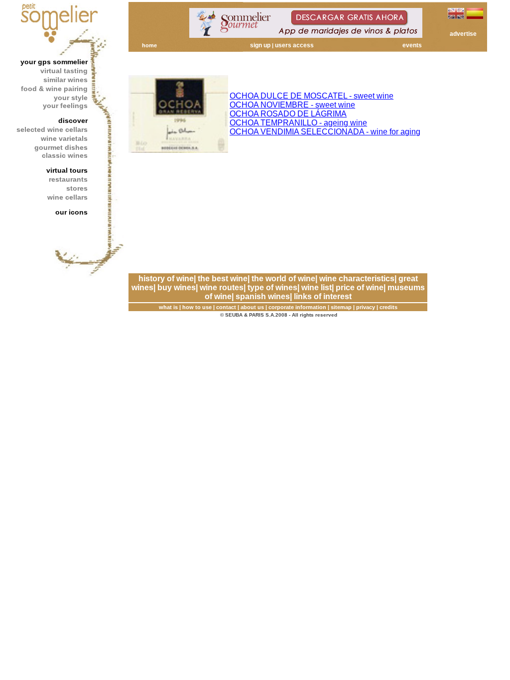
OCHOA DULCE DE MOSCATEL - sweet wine (311, 96)
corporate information (297, 307)
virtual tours (67, 170)
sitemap (341, 307)
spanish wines (263, 296)
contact (226, 307)
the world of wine (283, 278)
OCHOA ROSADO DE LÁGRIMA (288, 114)
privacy (365, 307)
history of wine (166, 278)
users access (294, 45)
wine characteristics (356, 278)
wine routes (222, 287)
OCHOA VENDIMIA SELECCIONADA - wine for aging (325, 131)
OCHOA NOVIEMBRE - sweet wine (292, 105)
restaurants (68, 179)
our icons (71, 212)
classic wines (65, 155)
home (149, 45)
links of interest (323, 296)
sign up (260, 45)
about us (252, 307)
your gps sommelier (54, 62)
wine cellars (67, 197)
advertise (463, 33)
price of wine (359, 287)
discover (73, 120)
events (412, 45)
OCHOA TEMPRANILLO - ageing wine (298, 122)
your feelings (65, 106)
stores (77, 188)
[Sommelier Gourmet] (305, 35)
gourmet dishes (61, 147)
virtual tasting (64, 71)
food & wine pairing (54, 89)
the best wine (223, 278)
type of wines (272, 287)
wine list (316, 287)
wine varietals (64, 138)
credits (388, 307)
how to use (197, 307)
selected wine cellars (52, 129)
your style (71, 98)
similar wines (65, 80)
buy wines (176, 287)
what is (168, 307)
